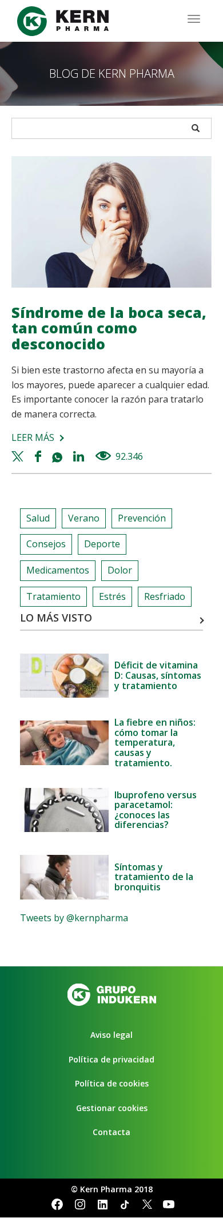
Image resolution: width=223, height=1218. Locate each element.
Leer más (32, 437)
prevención (142, 518)
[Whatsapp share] (58, 456)
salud (38, 518)
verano (83, 518)
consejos (46, 544)
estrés (112, 596)
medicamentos (57, 570)
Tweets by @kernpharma (74, 917)
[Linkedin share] (79, 456)
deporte (102, 544)
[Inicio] (63, 21)
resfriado (164, 596)
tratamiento (53, 596)
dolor (119, 570)
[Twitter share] (19, 456)
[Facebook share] (39, 456)
